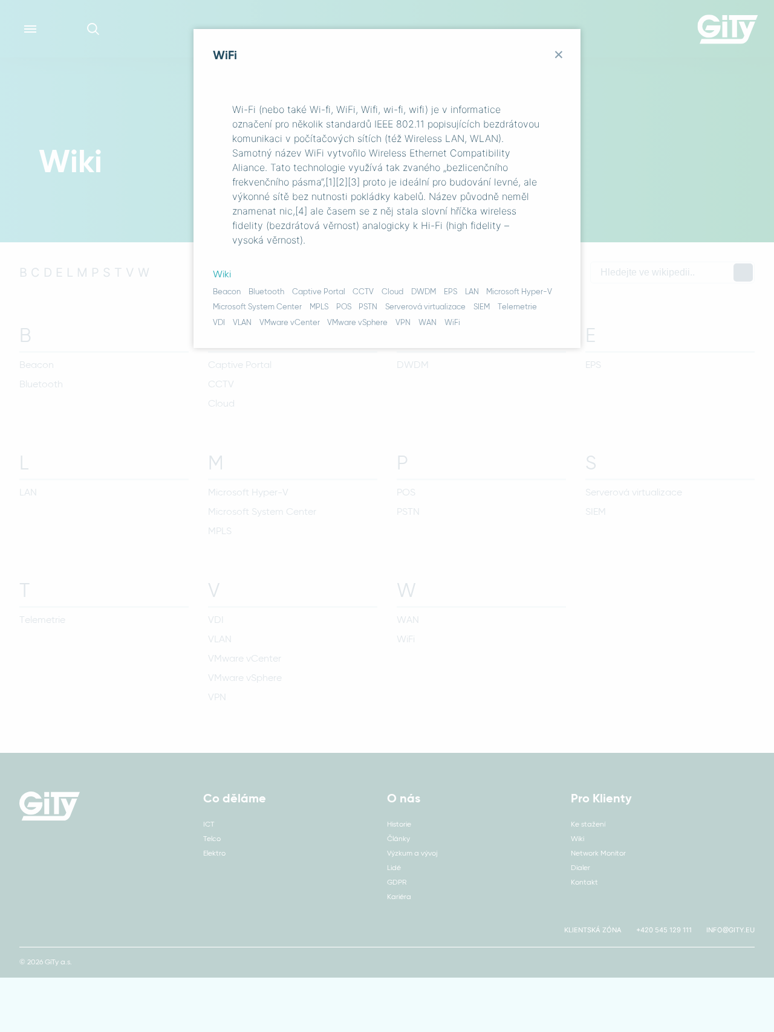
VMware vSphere (357, 323)
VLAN (242, 323)
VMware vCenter (289, 323)
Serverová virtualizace (425, 307)
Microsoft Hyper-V (519, 292)
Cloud (392, 292)
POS (343, 307)
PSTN (368, 307)
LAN (472, 292)
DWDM (423, 292)
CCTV (363, 292)
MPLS (319, 307)
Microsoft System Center (257, 307)
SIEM (481, 307)
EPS (450, 292)
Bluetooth (266, 292)
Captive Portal (318, 292)
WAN (427, 323)
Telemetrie (517, 307)
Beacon (227, 292)
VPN (403, 323)
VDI (219, 323)
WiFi (452, 323)
